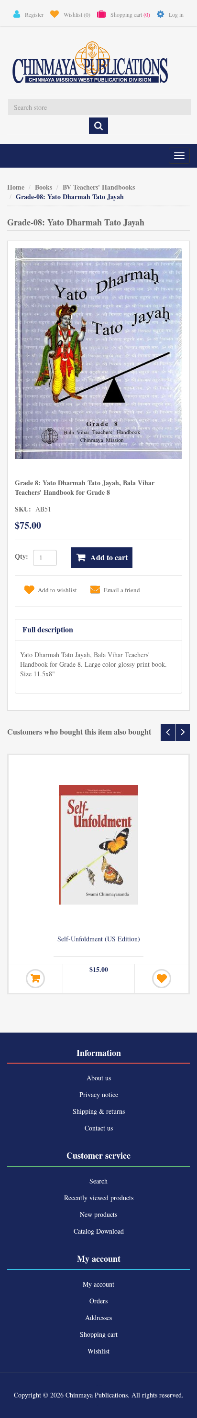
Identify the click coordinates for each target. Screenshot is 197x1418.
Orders (98, 1300)
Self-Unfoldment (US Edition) (98, 939)
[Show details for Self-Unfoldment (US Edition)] (98, 845)
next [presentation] (182, 732)
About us (99, 1077)
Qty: (21, 556)
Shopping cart (99, 1334)
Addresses (98, 1317)
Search (98, 1180)
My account (98, 1284)
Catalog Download (99, 1231)
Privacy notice (98, 1094)
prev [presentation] (168, 732)
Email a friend (122, 590)
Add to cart (109, 557)
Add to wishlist (57, 590)
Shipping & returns (99, 1111)
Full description (47, 629)
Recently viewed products (98, 1197)
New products (98, 1214)
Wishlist (98, 1350)
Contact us (99, 1127)
